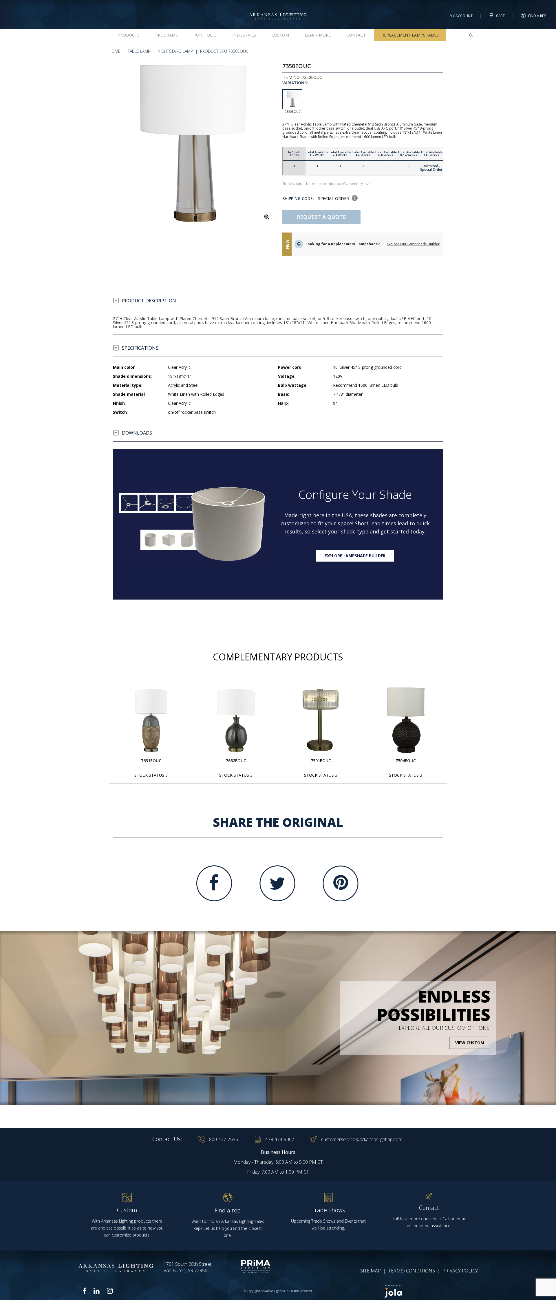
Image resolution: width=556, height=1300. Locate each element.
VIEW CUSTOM (469, 1042)
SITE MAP (370, 1271)
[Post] (151, 720)
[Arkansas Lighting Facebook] (85, 1291)
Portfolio (205, 35)
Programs (166, 35)
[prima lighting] (245, 1266)
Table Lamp (139, 51)
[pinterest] (341, 883)
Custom (280, 35)
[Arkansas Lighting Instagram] (110, 1290)
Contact (356, 35)
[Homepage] (278, 11)
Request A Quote (321, 216)
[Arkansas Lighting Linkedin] (97, 1290)
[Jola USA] (429, 1291)
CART (500, 15)
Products (129, 35)
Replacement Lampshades (410, 35)
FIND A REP (537, 15)
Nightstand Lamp (175, 51)
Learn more (318, 35)
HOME (114, 51)
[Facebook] (214, 883)
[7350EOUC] (193, 143)
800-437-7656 (223, 1139)
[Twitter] (277, 883)
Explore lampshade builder (355, 555)
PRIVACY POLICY (460, 1271)
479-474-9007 (279, 1139)
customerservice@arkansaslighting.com (361, 1139)
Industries (244, 35)
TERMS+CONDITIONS (411, 1271)
